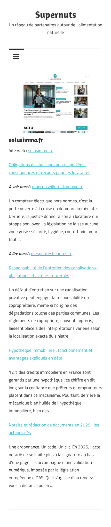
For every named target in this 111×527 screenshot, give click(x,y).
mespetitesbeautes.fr (51, 253)
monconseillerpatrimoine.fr (57, 186)
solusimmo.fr (40, 150)
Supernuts (55, 14)
